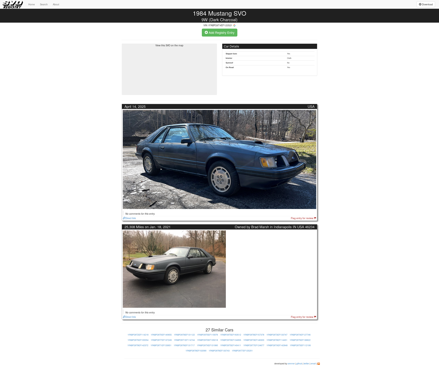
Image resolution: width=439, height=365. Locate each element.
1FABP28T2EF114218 (138, 334)
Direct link (130, 218)
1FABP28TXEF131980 (207, 345)
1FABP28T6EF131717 (184, 345)
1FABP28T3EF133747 (276, 334)
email (313, 363)
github (299, 363)
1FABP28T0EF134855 (230, 339)
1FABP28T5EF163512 (230, 334)
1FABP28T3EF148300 (253, 339)
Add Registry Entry (221, 32)
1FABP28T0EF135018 (207, 339)
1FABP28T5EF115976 (207, 334)
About (56, 4)
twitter (306, 363)
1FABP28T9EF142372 (137, 345)
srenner (291, 363)
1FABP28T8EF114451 (276, 339)
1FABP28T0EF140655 (161, 334)
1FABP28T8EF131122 (184, 334)
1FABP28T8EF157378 (253, 334)
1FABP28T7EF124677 (253, 345)
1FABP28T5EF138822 (300, 339)
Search (44, 4)
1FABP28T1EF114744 (184, 339)
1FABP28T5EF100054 (138, 339)
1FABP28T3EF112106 (300, 345)
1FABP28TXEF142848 (277, 345)
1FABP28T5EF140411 (230, 345)
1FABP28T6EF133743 (219, 350)
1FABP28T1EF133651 (161, 345)
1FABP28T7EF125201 (242, 350)
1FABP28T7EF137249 (161, 339)
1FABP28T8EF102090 (196, 350)
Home (31, 4)
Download (427, 4)
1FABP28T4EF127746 (300, 334)
